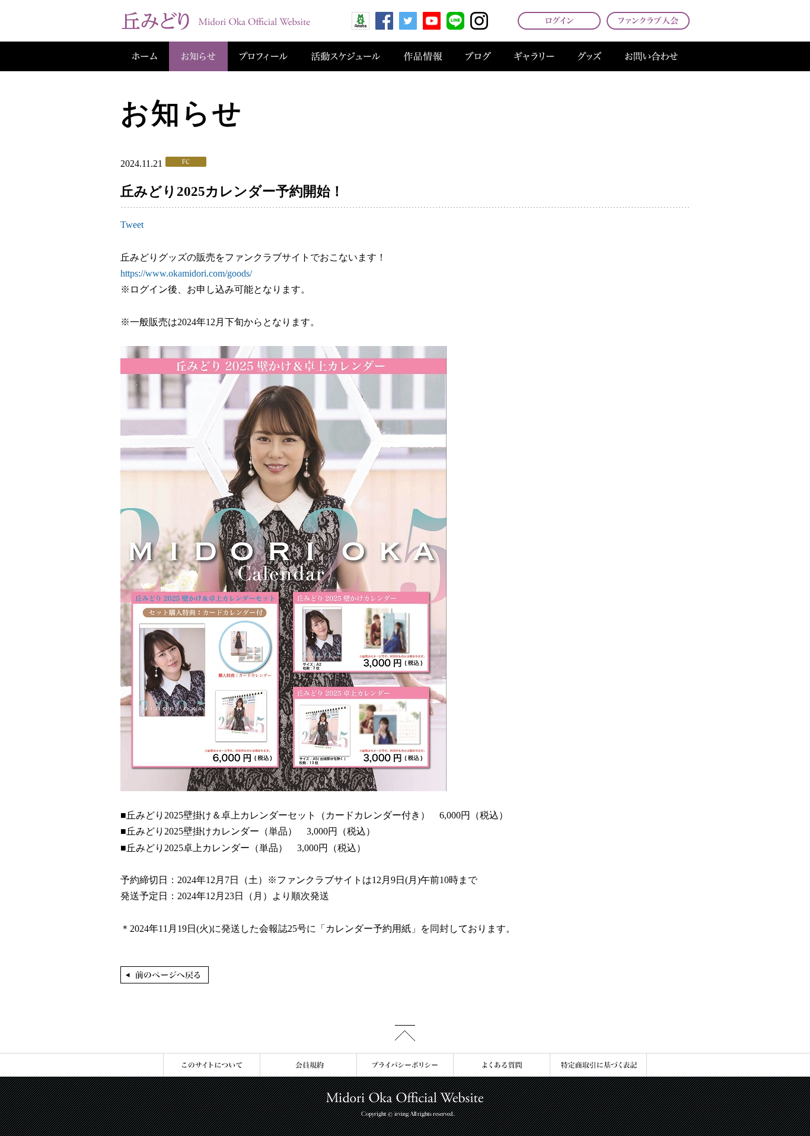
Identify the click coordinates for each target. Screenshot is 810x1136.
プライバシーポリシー (404, 1065)
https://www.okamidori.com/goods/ (186, 273)
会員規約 (308, 1065)
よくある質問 (501, 1065)
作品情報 (423, 56)
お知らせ (198, 56)
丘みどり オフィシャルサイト (215, 20)
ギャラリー (534, 56)
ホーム (144, 56)
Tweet (131, 225)
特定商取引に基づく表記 (598, 1065)
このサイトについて (211, 1065)
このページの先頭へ (405, 1033)
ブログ (478, 56)
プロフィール (263, 56)
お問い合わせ (651, 56)
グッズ (589, 56)
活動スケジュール (345, 56)
